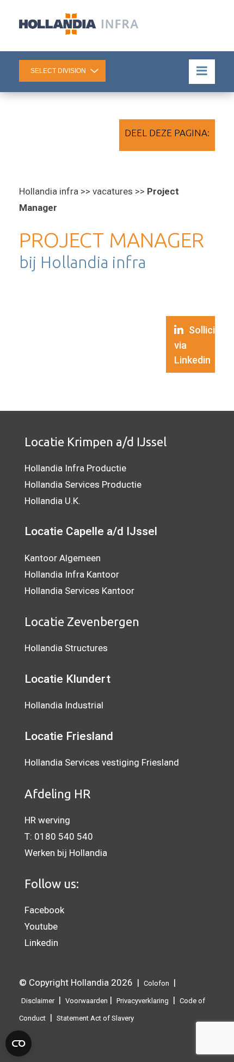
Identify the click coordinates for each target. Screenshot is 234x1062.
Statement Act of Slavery (95, 1018)
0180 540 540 (63, 836)
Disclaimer (37, 1001)
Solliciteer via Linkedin (194, 345)
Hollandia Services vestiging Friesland (101, 762)
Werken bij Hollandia (65, 852)
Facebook (44, 910)
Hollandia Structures (66, 647)
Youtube (41, 926)
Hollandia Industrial (63, 705)
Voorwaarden (86, 1001)
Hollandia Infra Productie (75, 468)
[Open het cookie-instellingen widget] (18, 1043)
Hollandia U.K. (52, 500)
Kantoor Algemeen (62, 558)
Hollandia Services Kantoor (79, 590)
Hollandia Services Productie (82, 484)
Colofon (156, 983)
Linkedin (41, 942)
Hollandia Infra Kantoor (71, 574)
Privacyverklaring (142, 1001)
